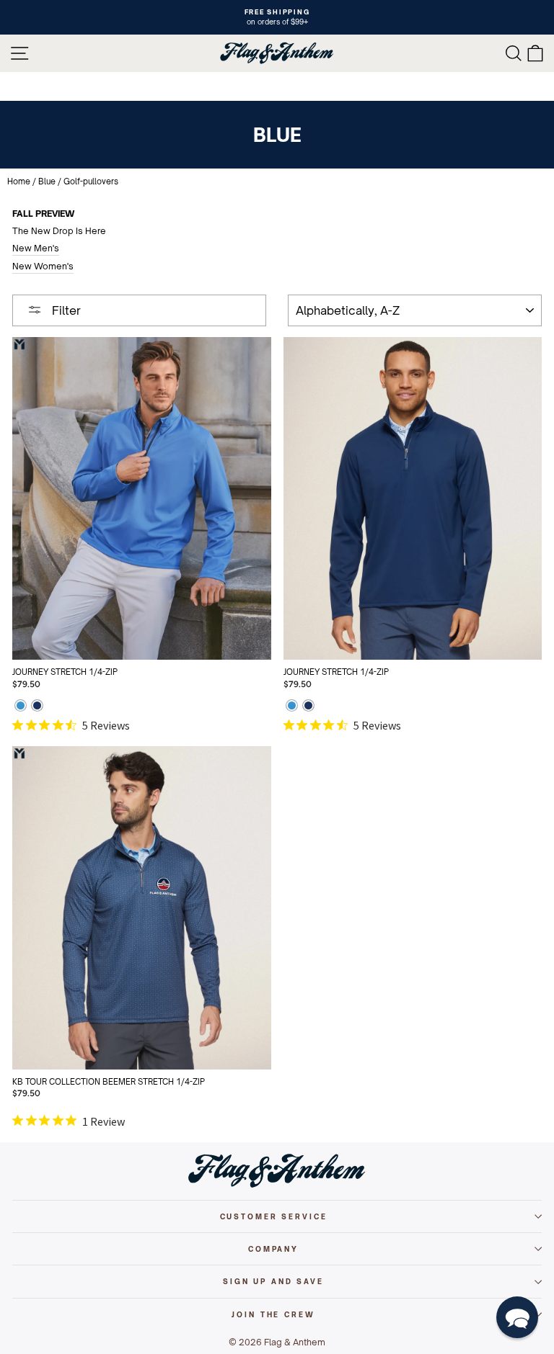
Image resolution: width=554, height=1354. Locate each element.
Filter (65, 310)
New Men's (35, 248)
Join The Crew (273, 1314)
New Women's (43, 266)
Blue (47, 181)
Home (18, 181)
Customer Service (273, 1216)
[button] (517, 1317)
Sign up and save (273, 1281)
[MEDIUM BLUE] (20, 707)
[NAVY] (37, 707)
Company (273, 1249)
